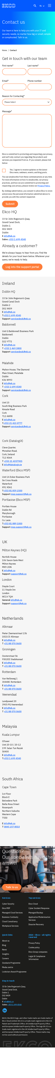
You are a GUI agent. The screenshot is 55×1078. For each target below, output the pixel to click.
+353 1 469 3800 (12, 348)
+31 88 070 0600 (12, 643)
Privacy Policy (34, 943)
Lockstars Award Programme (14, 972)
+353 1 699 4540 (17, 239)
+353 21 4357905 (13, 461)
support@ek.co (19, 574)
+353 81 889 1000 (12, 523)
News (4, 949)
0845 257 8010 (12, 826)
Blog (4, 945)
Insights (5, 954)
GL (41, 6)
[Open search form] (35, 5)
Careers (5, 958)
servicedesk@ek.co (21, 318)
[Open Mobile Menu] (49, 5)
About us (5, 941)
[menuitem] (41, 5)
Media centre (7, 967)
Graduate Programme (11, 963)
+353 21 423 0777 (12, 423)
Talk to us (12, 887)
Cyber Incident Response (39, 908)
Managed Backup (36, 912)
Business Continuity (10, 917)
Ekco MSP (6, 908)
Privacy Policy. (44, 186)
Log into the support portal (22, 267)
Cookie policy (34, 947)
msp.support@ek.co (21, 494)
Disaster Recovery (36, 924)
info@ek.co (9, 236)
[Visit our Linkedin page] (5, 1010)
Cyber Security (8, 904)
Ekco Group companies (38, 952)
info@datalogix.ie (13, 464)
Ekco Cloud (33, 904)
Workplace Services (10, 926)
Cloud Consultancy (10, 921)
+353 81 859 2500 (12, 490)
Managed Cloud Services (12, 912)
